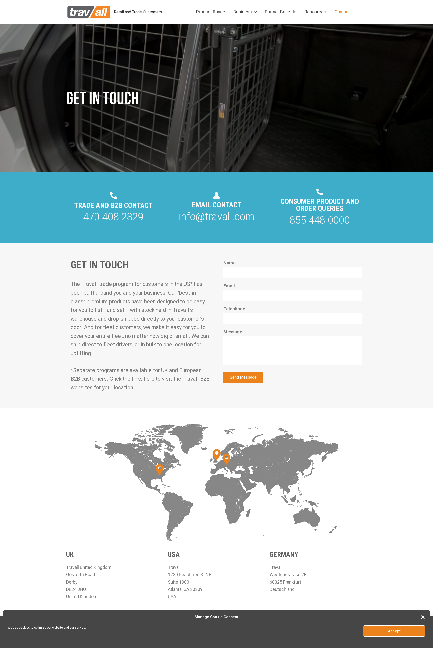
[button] (422, 617)
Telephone (234, 308)
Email (229, 286)
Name (229, 262)
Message (232, 331)
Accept (394, 631)
